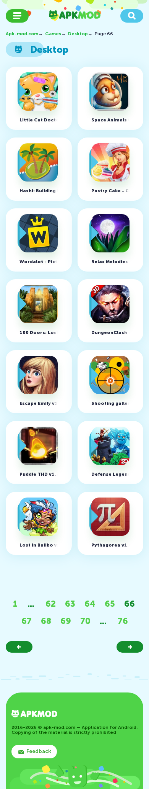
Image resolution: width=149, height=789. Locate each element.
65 (110, 604)
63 (70, 604)
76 (123, 621)
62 (50, 604)
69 (65, 621)
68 (46, 621)
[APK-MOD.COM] (34, 714)
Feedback (38, 751)
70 (85, 621)
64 (90, 604)
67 (26, 621)
